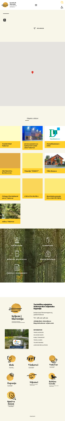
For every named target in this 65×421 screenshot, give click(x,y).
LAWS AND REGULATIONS (41, 345)
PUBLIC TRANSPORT (39, 337)
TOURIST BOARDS (38, 342)
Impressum (32, 416)
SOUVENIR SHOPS (38, 335)
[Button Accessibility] (62, 10)
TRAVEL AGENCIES (39, 332)
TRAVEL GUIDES (38, 340)
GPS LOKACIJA (40, 28)
